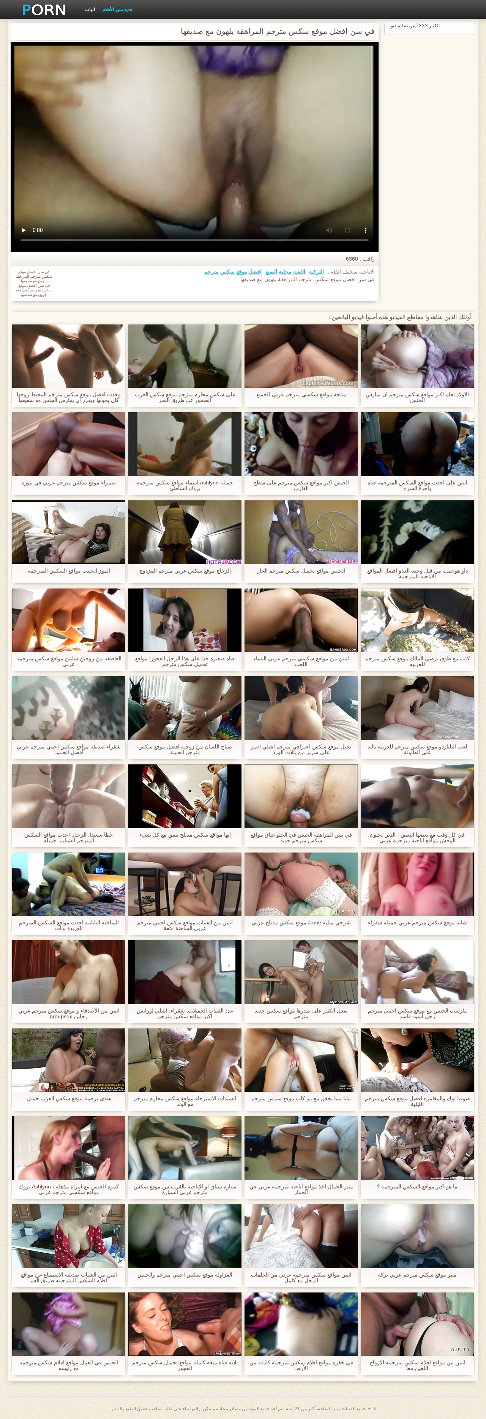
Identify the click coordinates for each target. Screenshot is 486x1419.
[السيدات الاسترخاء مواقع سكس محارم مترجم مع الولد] (184, 1060)
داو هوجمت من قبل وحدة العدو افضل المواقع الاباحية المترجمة (417, 573)
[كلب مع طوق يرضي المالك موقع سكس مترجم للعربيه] (417, 620)
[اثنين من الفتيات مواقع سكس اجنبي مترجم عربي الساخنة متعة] (184, 884)
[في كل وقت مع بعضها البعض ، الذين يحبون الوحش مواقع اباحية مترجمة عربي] (417, 796)
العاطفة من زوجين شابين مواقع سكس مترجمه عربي (69, 661)
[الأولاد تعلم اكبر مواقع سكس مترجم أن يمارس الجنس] (417, 356)
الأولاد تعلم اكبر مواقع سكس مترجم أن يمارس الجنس (417, 397)
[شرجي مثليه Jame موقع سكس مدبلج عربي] (301, 884)
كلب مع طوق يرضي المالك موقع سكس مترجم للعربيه (417, 661)
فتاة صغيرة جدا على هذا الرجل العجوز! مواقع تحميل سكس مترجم (185, 661)
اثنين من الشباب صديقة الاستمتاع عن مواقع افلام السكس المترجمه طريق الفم (69, 1277)
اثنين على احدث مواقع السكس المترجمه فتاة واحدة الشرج (417, 485)
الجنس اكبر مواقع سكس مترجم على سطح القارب (301, 485)
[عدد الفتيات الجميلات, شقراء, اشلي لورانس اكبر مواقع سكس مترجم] (184, 972)
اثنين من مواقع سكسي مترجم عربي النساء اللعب (301, 661)
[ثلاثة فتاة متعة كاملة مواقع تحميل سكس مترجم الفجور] (184, 1324)
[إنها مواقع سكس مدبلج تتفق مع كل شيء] (184, 796)
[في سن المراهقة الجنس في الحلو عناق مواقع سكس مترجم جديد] (301, 796)
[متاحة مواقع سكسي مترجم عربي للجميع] (301, 356)
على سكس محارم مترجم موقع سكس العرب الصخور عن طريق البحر (185, 397)
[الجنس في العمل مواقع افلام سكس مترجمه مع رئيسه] (68, 1324)
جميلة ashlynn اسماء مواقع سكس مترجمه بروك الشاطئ (185, 485)
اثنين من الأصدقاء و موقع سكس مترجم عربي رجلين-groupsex (69, 1013)
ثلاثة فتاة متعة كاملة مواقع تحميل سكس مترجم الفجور (185, 1365)
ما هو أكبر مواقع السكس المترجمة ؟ (417, 1187)
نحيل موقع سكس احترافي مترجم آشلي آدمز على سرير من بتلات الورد (301, 749)
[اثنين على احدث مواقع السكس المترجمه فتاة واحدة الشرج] (417, 444)
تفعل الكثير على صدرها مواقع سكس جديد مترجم (301, 1013)
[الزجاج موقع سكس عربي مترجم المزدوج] (184, 532)
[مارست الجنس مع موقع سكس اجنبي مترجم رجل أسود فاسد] (417, 972)
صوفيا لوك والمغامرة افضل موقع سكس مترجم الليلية (417, 1101)
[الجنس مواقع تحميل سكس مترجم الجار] (301, 532)
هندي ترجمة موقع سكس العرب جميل (69, 1098)
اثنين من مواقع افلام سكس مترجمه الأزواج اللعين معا (417, 1365)
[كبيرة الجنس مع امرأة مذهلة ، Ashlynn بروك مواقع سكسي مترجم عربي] (68, 1148)
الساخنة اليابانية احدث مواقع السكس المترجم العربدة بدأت (69, 925)
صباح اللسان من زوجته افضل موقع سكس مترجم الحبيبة (185, 749)
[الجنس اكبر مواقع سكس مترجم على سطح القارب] (301, 444)
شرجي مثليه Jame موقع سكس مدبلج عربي (301, 922)
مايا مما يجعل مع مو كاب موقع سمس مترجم (301, 1098)
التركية (316, 272)
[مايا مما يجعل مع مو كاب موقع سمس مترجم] (301, 1060)
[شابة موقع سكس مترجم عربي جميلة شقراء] (417, 884)
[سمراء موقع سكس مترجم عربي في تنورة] (68, 444)
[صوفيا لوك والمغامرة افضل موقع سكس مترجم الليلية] (417, 1060)
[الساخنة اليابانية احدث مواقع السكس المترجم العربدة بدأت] (68, 884)
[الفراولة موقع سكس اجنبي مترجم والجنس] (184, 1236)
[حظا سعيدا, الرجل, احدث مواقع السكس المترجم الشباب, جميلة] (68, 796)
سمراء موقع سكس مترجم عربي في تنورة (69, 483)
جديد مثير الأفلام (118, 9)
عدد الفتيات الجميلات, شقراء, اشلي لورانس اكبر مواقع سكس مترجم (185, 1013)
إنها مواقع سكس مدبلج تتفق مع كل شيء (185, 835)
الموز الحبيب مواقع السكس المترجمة (69, 571)
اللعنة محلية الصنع (285, 272)
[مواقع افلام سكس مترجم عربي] (41, 9)
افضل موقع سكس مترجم (233, 272)
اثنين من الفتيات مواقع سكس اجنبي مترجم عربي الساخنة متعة (185, 925)
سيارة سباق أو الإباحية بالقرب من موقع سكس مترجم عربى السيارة (185, 1189)
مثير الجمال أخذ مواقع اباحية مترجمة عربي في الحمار (301, 1189)
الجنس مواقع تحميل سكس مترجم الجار (301, 571)
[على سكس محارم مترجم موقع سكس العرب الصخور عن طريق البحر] (184, 356)
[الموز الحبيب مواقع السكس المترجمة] (68, 532)
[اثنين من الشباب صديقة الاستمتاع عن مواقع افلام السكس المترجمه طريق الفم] (68, 1236)
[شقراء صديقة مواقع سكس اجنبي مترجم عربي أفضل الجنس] (68, 708)
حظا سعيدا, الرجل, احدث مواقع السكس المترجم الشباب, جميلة (68, 837)
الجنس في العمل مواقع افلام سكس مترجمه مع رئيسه (68, 1365)
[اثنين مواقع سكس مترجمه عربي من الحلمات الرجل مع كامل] (301, 1236)
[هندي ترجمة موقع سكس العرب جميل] (68, 1060)
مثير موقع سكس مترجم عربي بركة (417, 1275)
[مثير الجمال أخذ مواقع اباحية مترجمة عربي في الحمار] (301, 1148)
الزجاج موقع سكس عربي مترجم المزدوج (185, 571)
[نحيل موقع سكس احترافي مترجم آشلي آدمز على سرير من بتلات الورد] (301, 708)
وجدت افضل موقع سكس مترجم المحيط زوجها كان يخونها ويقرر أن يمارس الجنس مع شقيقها (69, 397)
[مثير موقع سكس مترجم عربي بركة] (417, 1236)
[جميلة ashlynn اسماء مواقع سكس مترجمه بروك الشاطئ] (184, 444)
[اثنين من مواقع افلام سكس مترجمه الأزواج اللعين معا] (417, 1324)
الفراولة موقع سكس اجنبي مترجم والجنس (184, 1275)
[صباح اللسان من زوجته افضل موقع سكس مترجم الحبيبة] (184, 708)
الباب (90, 9)
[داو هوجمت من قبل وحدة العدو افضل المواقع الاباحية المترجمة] (417, 532)
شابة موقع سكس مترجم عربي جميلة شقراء (417, 922)
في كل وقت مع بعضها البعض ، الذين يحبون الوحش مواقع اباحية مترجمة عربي (417, 837)
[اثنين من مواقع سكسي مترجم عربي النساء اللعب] (301, 620)
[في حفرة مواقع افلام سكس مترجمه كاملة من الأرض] (301, 1324)
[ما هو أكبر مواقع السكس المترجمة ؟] (417, 1148)
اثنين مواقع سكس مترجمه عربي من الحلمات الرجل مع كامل (301, 1277)
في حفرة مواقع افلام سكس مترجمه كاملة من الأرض (301, 1365)
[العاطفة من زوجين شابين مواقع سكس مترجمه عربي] (68, 620)
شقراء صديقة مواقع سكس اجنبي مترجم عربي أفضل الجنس (69, 749)
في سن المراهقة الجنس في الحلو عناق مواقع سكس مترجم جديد (301, 837)
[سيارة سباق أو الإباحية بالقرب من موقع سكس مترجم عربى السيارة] (184, 1148)
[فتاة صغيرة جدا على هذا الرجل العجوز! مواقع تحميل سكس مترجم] (184, 620)
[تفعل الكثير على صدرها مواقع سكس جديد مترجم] (301, 972)
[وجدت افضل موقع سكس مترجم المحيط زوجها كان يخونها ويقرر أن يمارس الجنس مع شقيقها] (68, 356)
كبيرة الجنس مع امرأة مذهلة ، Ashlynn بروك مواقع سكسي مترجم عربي (69, 1189)
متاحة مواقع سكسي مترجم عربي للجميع (301, 394)
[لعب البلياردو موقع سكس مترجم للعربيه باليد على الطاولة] (417, 708)
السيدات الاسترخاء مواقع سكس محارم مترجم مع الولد (185, 1101)
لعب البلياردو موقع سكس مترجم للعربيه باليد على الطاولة (417, 749)
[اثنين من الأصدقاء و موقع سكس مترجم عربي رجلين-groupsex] (68, 972)
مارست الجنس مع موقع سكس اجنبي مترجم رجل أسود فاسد (417, 1013)
